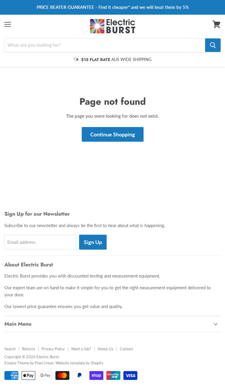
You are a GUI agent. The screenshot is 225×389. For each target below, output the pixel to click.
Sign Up (93, 242)
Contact (126, 348)
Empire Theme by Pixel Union (29, 363)
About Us (105, 348)
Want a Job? (81, 348)
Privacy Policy (53, 348)
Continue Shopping (112, 134)
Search (10, 348)
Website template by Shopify (79, 363)
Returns (28, 348)
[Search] (213, 45)
